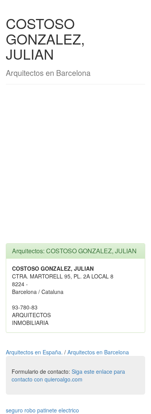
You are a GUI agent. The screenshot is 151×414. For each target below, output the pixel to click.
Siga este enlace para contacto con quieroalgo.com (68, 375)
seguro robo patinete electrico (42, 410)
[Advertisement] (75, 167)
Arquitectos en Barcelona (98, 352)
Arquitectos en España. (35, 352)
